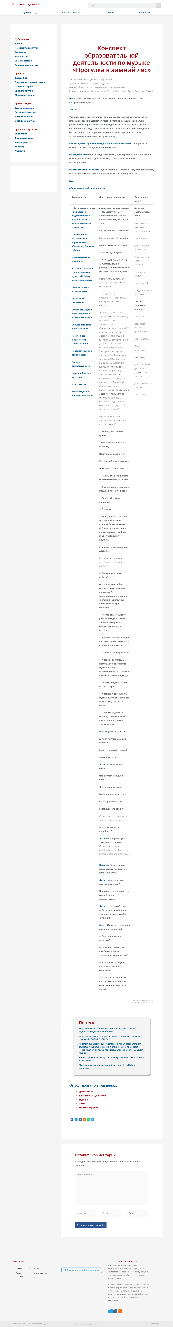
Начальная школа (71, 12)
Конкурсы (144, 12)
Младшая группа (88, 1107)
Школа (110, 12)
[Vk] (115, 1311)
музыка (83, 1099)
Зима (82, 1103)
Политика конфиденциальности (86, 1324)
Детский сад (30, 12)
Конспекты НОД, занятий (93, 1095)
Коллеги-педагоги (26, 4)
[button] (72, 1119)
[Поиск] (158, 5)
